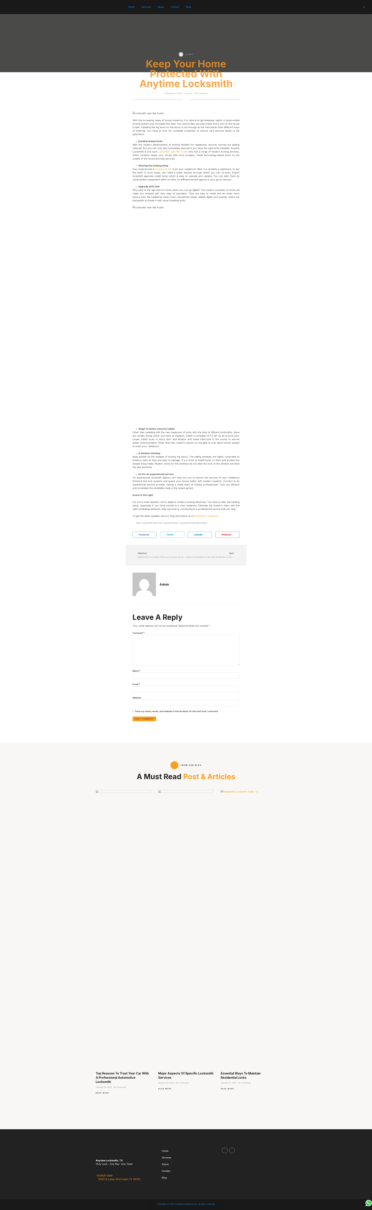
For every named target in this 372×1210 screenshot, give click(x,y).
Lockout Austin (163, 169)
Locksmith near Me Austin (173, 151)
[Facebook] (225, 1150)
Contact (175, 7)
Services (146, 7)
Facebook (200, 516)
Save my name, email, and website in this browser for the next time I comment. (177, 711)
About (161, 7)
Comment (139, 633)
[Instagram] (232, 1150)
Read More (102, 1093)
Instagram (212, 516)
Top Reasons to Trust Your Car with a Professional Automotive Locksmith (122, 1078)
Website (137, 697)
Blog (188, 7)
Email (136, 684)
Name (137, 670)
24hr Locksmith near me (148, 522)
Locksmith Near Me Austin (193, 522)
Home (131, 7)
